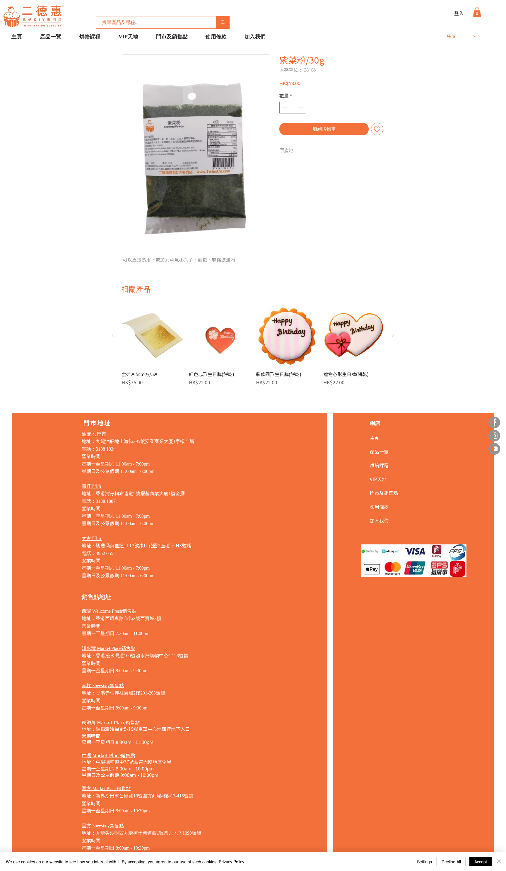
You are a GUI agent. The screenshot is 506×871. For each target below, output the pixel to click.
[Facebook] (494, 422)
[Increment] (301, 107)
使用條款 (379, 506)
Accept (480, 862)
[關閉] (498, 861)
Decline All (451, 862)
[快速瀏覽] (152, 335)
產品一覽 (379, 451)
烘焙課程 (379, 465)
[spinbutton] (292, 107)
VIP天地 (378, 479)
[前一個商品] (113, 335)
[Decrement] (284, 107)
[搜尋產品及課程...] (222, 22)
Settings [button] (424, 862)
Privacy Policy (231, 862)
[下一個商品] (392, 335)
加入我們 (379, 520)
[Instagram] (494, 436)
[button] (477, 12)
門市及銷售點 (384, 492)
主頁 (374, 437)
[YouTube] (494, 449)
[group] (253, 349)
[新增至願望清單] (377, 129)
